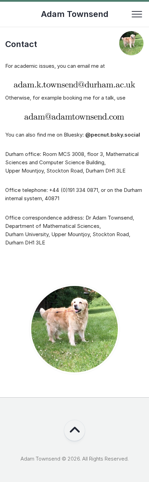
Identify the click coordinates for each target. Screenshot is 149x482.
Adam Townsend (74, 14)
